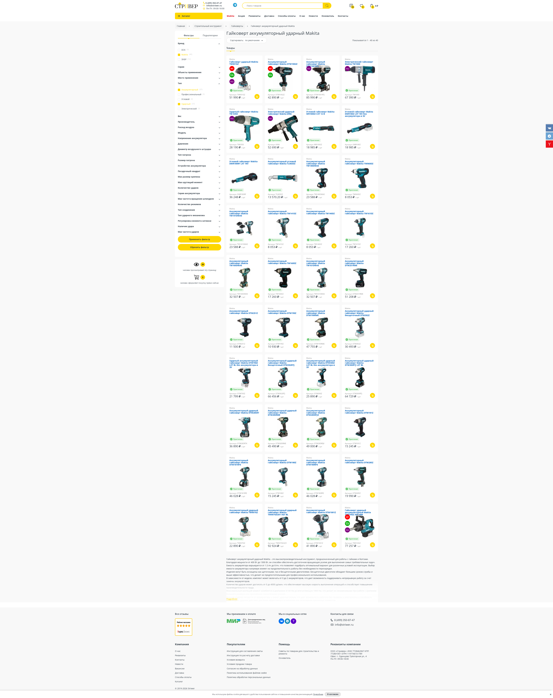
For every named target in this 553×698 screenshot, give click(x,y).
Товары (230, 48)
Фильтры (189, 35)
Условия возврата (236, 659)
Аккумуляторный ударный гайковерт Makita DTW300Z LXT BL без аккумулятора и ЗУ (320, 364)
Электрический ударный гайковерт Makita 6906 (281, 113)
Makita (230, 16)
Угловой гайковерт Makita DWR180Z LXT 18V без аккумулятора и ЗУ (359, 114)
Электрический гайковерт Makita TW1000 (359, 63)
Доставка (269, 16)
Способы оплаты (287, 16)
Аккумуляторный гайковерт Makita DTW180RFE (315, 462)
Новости (313, 16)
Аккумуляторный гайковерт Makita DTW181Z (359, 411)
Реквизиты (255, 16)
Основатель (328, 16)
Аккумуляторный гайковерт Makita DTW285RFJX (315, 412)
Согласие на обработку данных (242, 668)
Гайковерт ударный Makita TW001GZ (243, 63)
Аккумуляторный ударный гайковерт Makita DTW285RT (244, 411)
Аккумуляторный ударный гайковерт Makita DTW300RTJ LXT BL (359, 363)
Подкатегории (210, 35)
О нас (302, 16)
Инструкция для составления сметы (245, 651)
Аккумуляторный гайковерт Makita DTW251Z (243, 312)
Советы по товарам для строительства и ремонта (299, 652)
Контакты (343, 16)
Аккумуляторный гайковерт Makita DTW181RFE (238, 462)
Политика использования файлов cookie (247, 673)
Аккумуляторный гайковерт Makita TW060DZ (359, 162)
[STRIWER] (186, 7)
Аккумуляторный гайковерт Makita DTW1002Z (282, 63)
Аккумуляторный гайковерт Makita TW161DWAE (315, 263)
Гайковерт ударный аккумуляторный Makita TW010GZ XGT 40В (358, 512)
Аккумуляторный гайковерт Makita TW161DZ (359, 212)
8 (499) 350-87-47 (214, 3)
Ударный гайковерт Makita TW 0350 (243, 113)
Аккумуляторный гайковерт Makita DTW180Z (282, 461)
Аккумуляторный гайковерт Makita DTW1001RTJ (315, 64)
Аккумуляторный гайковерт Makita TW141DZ (282, 212)
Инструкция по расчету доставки (243, 655)
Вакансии (179, 668)
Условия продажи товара (239, 664)
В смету (254, 105)
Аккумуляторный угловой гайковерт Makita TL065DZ (282, 162)
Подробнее (318, 694)
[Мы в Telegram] (287, 621)
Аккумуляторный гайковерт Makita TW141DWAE (238, 213)
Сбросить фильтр (199, 247)
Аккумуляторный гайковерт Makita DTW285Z (359, 461)
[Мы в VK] (281, 621)
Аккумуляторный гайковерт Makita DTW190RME (315, 313)
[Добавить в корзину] (257, 96)
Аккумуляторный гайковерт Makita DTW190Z (282, 312)
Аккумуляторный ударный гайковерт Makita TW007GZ (243, 511)
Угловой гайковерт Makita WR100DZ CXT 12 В (320, 113)
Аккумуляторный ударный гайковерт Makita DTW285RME (282, 412)
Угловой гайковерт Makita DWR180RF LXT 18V (243, 162)
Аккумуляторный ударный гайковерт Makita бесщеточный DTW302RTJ (282, 363)
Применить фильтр (199, 239)
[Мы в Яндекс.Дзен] (293, 621)
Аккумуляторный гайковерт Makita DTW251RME (354, 263)
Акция (241, 16)
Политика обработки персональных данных (248, 677)
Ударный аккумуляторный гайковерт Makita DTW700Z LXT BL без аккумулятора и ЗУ (243, 364)
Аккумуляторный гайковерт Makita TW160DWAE (238, 263)
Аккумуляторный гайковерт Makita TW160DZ (282, 262)
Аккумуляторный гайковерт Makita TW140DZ (320, 212)
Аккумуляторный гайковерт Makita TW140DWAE (315, 163)
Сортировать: (237, 40)
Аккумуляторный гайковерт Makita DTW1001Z (321, 511)
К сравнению (239, 105)
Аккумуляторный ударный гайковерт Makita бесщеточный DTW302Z (359, 313)
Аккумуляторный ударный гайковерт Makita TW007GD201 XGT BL (282, 512)
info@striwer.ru (214, 5)
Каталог (179, 681)
